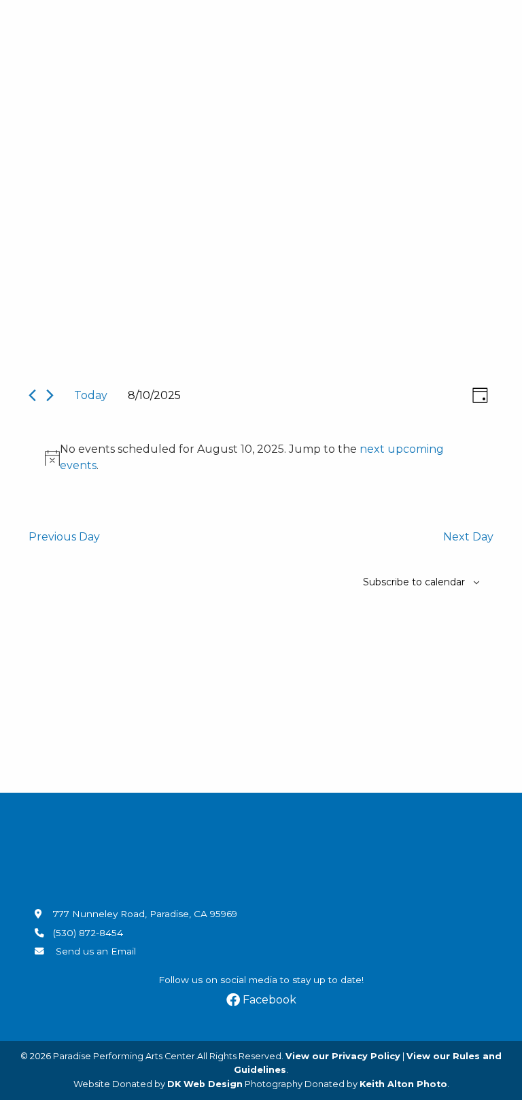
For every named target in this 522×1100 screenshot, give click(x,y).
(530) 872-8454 (88, 932)
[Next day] (50, 395)
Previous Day (64, 536)
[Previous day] (32, 395)
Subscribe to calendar (414, 582)
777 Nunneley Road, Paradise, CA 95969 (143, 913)
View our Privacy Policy (342, 1056)
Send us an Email (94, 951)
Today (90, 395)
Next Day (468, 536)
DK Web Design (205, 1084)
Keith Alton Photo (403, 1084)
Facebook (268, 999)
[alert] (263, 457)
